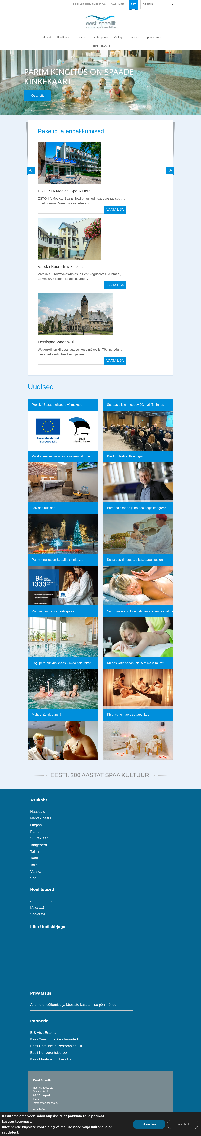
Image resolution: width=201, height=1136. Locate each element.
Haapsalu (37, 812)
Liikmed (46, 37)
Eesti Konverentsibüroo (48, 1053)
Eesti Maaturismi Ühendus (50, 1059)
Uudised (134, 37)
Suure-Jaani (39, 838)
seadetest (10, 1132)
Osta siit (37, 95)
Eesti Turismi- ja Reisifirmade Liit (55, 1039)
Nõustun (149, 1124)
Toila (33, 865)
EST (133, 4)
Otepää (36, 825)
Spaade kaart (153, 37)
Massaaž (37, 907)
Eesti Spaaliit (100, 37)
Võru (34, 878)
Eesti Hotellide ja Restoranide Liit (56, 1046)
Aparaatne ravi (41, 901)
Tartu (34, 858)
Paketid (82, 37)
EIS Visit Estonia (43, 1033)
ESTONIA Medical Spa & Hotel (64, 191)
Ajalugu (118, 37)
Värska (35, 872)
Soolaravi (37, 914)
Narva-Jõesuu (41, 818)
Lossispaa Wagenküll (56, 342)
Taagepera (38, 845)
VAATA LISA (115, 209)
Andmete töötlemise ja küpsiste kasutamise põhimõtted (73, 1005)
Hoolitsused (64, 37)
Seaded (182, 1124)
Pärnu (35, 832)
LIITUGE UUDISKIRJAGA (89, 4)
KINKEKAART (101, 46)
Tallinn (35, 852)
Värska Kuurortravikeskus (60, 266)
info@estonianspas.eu (45, 1102)
